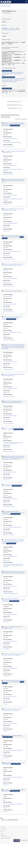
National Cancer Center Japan (8, 146)
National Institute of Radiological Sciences (10, 593)
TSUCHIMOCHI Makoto (7, 296)
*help (9, 48)
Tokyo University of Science (8, 174)
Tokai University (6, 479)
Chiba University (6, 230)
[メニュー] (26, 1)
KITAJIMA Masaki (6, 660)
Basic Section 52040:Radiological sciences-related (12, 142)
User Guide (3, 829)
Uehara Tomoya (6, 215)
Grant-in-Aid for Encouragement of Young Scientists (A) (13, 750)
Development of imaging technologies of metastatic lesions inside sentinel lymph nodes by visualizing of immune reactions (13, 124)
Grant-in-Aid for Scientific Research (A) (10, 165)
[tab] (14, 101)
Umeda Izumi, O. (6, 270)
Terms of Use (3, 835)
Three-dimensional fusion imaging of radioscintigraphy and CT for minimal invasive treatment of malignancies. (13, 600)
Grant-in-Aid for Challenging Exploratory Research (12, 251)
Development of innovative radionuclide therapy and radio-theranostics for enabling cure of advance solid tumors (13, 180)
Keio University (6, 621)
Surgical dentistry (5, 81)
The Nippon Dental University (8, 311)
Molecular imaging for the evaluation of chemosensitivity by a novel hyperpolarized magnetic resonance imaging (13, 512)
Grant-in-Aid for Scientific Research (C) (10, 138)
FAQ (2, 831)
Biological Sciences (6, 447)
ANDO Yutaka (5, 578)
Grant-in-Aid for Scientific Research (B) (10, 223)
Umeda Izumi (5, 187)
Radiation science (5, 72)
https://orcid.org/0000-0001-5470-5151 (12, 29)
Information (3, 827)
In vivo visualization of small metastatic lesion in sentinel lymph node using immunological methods (12, 318)
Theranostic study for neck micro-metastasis (12, 290)
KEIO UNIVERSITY (6, 648)
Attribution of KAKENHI (5, 838)
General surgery (13, 81)
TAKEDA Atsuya (6, 464)
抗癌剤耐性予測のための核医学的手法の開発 (12, 735)
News (2, 833)
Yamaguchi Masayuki (7, 354)
